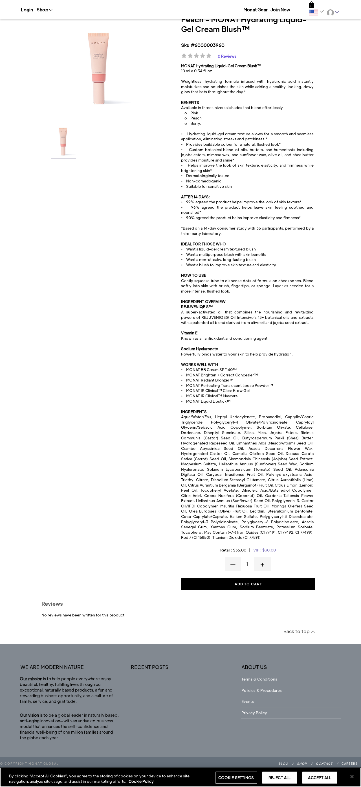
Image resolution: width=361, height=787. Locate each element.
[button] (311, 5)
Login (27, 9)
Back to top (297, 631)
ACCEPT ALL (319, 777)
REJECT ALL (279, 777)
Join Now (280, 9)
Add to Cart (248, 584)
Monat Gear (255, 9)
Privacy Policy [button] (254, 712)
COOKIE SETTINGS (236, 777)
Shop (302, 763)
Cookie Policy (141, 781)
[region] (180, 777)
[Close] (352, 776)
